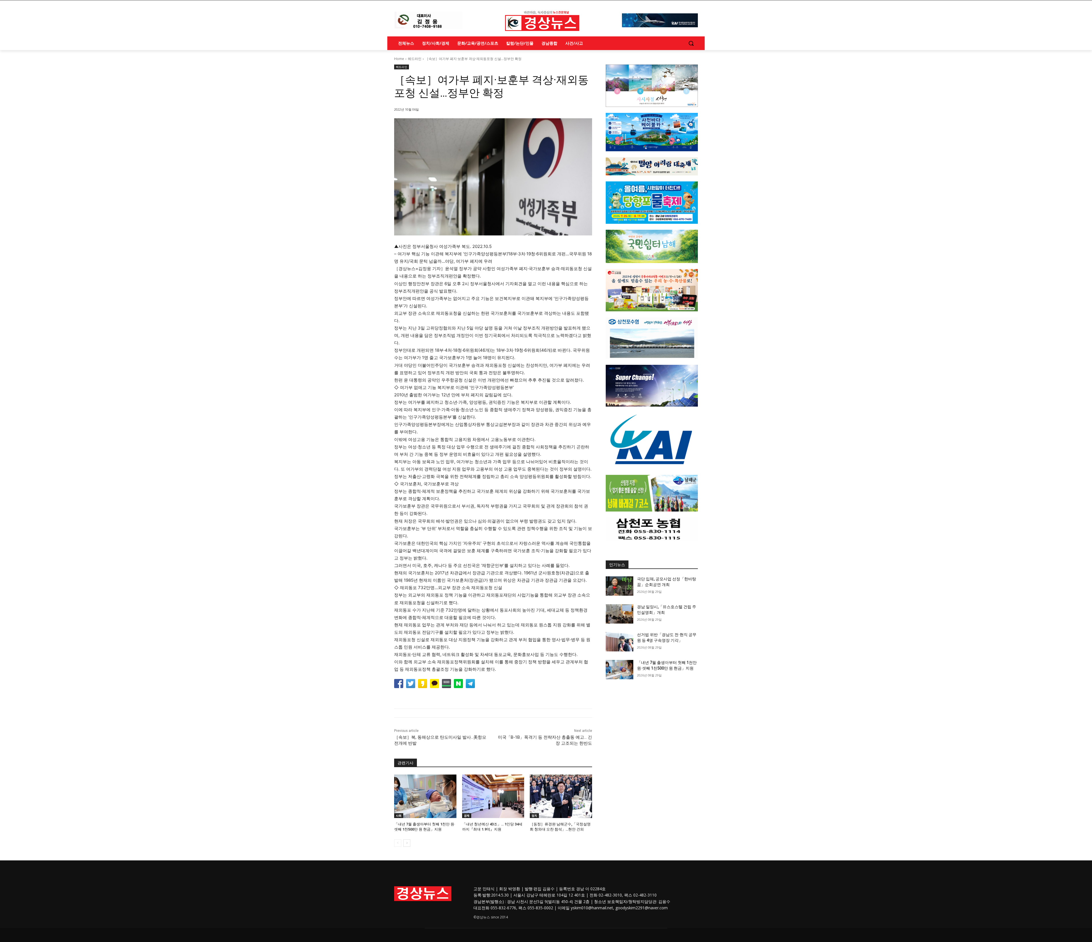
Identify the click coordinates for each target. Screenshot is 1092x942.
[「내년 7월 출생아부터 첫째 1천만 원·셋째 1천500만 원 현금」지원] (425, 796)
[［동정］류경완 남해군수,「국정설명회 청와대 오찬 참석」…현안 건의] (561, 796)
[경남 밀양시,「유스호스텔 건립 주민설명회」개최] (619, 614)
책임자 (621, 901)
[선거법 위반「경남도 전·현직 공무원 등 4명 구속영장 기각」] (619, 641)
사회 (399, 815)
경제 (467, 815)
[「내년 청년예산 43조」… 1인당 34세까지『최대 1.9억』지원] (493, 796)
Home (399, 58)
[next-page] (406, 843)
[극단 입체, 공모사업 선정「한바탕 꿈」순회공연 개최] (619, 586)
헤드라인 (414, 58)
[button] (691, 43)
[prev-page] (397, 843)
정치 (534, 815)
